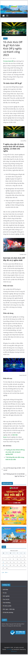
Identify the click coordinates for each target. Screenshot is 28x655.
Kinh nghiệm (6, 596)
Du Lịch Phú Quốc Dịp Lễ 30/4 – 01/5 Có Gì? (14, 469)
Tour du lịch (6, 599)
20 (3, 565)
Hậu (15, 58)
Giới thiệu (5, 589)
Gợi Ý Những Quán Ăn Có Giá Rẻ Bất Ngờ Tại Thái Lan (13, 475)
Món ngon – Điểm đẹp (9, 609)
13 (3, 562)
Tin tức (5, 38)
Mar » (6, 572)
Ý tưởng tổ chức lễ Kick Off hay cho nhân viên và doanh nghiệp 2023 (15, 452)
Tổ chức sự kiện (7, 606)
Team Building (6, 602)
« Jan (3, 572)
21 (6, 565)
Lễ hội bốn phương (8, 612)
